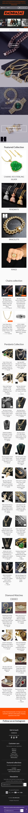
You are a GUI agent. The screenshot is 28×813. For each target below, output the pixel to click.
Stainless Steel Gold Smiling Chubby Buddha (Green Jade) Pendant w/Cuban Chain (21, 554)
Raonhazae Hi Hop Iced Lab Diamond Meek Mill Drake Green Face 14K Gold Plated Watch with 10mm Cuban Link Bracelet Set (7, 620)
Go (22, 810)
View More (14, 599)
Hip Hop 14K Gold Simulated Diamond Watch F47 (7, 668)
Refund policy (14, 757)
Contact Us (14, 732)
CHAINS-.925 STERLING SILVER (14, 178)
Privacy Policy (14, 754)
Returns (14, 752)
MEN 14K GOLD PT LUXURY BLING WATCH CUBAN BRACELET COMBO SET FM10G (20, 619)
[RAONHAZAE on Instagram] (14, 737)
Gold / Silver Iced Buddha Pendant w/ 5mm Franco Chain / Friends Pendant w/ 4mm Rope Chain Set (7, 365)
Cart (23, 7)
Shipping (14, 750)
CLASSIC (14, 768)
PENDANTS (14, 209)
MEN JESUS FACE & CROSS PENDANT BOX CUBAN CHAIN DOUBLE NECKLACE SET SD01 (7, 508)
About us (14, 749)
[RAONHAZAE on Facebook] (11, 737)
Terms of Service (14, 755)
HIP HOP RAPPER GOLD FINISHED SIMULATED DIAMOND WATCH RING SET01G (21, 646)
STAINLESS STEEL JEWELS (14, 769)
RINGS (14, 269)
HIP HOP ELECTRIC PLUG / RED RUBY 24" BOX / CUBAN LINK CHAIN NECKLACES (21, 460)
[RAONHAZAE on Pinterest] (16, 737)
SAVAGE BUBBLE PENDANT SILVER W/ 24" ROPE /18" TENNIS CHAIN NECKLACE (7, 436)
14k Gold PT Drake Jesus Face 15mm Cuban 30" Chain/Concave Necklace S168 (21, 484)
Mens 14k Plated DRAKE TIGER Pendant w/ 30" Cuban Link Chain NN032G (7, 389)
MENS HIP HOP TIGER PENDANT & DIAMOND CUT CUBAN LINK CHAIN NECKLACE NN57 (7, 554)
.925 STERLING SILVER (14, 771)
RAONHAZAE (16, 797)
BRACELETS (14, 239)
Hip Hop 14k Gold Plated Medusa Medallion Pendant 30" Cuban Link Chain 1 (20, 389)
